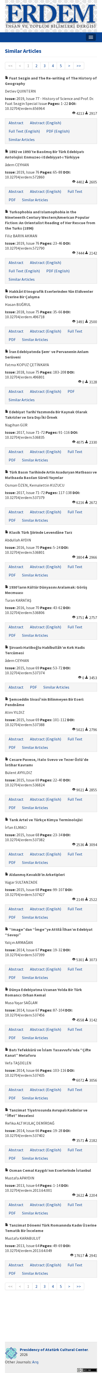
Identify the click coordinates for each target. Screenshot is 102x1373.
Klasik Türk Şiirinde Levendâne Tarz (40, 532)
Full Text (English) (24, 131)
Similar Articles (22, 139)
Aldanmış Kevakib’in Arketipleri (36, 874)
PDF (12, 199)
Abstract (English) (45, 122)
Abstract (16, 122)
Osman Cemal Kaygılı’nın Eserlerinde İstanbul (49, 1170)
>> (78, 65)
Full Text (75, 191)
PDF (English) (58, 131)
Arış (35, 1361)
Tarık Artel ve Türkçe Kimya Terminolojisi (45, 819)
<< (10, 65)
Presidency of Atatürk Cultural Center (54, 1349)
